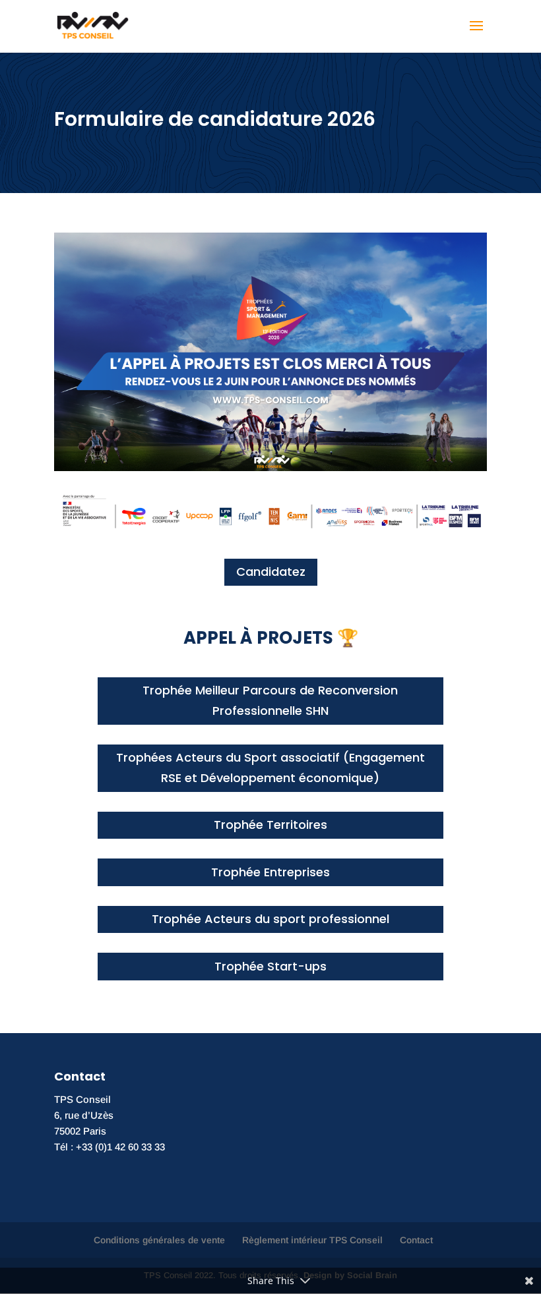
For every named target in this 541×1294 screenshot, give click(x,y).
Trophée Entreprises (270, 872)
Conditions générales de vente (159, 1240)
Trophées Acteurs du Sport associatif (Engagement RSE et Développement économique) (270, 767)
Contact (416, 1240)
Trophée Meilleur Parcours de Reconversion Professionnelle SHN (270, 700)
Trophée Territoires (270, 824)
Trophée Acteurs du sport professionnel (270, 919)
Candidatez (270, 571)
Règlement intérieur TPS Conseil (312, 1240)
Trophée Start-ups (270, 966)
